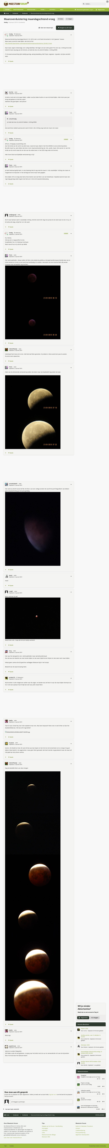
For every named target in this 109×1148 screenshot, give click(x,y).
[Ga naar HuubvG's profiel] (6, 743)
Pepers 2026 (84, 1028)
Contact (78, 1128)
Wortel (85, 1065)
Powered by (97, 1146)
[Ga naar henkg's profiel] (6, 34)
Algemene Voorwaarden (82, 1134)
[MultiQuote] (5, 61)
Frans (10, 112)
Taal (5, 1146)
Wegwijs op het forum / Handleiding (52, 1126)
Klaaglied (83, 1075)
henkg (6, 22)
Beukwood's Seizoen (93, 1107)
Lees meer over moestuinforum (13, 1137)
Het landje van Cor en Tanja (93, 1077)
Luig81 (11, 591)
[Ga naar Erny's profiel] (6, 651)
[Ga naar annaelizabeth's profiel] (6, 484)
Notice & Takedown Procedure (84, 1126)
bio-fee (11, 92)
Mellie (11, 720)
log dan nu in (53, 1094)
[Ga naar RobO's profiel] (6, 576)
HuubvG (11, 743)
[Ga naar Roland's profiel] (78, 1046)
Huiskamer (22, 22)
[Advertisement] (38, 77)
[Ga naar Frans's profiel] (6, 113)
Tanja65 (83, 1077)
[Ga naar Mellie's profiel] (6, 721)
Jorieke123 (12, 677)
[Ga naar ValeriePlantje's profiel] (6, 349)
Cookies (12, 1146)
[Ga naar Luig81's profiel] (6, 592)
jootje (82, 1099)
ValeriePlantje (13, 349)
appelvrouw (12, 1046)
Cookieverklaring (80, 1130)
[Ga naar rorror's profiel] (78, 1029)
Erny (10, 651)
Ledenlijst (44, 1130)
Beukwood (83, 1107)
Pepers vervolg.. (85, 1083)
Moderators (18, 34)
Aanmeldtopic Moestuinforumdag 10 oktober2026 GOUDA (91, 1052)
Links (43, 1132)
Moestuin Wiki (46, 1137)
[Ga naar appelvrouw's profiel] (6, 1046)
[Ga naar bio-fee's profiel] (6, 92)
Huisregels (45, 1128)
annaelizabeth (13, 483)
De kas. (83, 1098)
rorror (85, 1030)
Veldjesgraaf (12, 215)
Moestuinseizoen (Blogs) (49, 1134)
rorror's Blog (88, 1084)
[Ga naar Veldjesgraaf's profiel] (6, 215)
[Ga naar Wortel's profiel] (78, 1063)
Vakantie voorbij (85, 1090)
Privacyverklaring (80, 1132)
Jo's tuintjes (88, 1099)
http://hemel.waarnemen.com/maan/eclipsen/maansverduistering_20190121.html (28, 43)
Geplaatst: (95, 1030)
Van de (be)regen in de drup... (89, 1105)
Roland (85, 1047)
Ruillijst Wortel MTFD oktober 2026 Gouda (91, 1062)
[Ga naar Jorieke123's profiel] (6, 678)
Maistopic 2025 (85, 1045)
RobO (10, 575)
